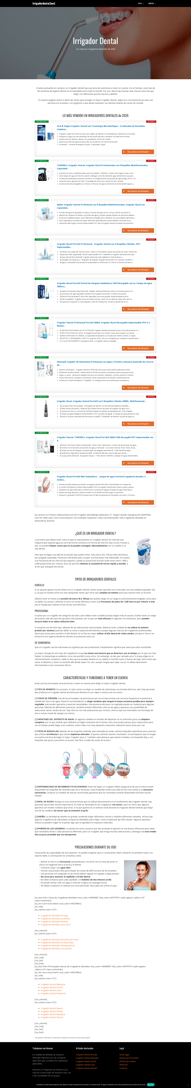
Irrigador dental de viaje (86, 1054)
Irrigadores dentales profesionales (57, 942)
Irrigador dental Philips (52, 1011)
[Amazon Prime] (151, 148)
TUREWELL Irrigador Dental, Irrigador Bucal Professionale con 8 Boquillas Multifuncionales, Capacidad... (102, 167)
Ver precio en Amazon (138, 151)
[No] (188, 1085)
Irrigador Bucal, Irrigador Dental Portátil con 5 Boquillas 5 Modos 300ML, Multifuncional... (101, 401)
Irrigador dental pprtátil (86, 1068)
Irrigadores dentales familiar (54, 921)
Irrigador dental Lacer (51, 990)
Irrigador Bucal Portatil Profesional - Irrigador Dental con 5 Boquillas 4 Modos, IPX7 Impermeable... (98, 246)
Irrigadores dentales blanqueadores (58, 945)
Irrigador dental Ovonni (52, 1017)
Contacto (123, 1068)
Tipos (140, 3)
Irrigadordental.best (43, 3)
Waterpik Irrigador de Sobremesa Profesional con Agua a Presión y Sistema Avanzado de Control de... (105, 363)
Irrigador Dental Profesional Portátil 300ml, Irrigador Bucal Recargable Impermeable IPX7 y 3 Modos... (103, 324)
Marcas (151, 3)
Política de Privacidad (128, 1058)
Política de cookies (127, 1061)
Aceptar (151, 1084)
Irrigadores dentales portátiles (55, 918)
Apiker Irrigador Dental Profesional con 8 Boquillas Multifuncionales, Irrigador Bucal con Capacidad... (101, 206)
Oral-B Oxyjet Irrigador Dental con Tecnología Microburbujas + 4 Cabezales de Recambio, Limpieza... (101, 128)
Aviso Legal (124, 1054)
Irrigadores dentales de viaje (54, 915)
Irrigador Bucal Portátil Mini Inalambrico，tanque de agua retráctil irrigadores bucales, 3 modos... (101, 478)
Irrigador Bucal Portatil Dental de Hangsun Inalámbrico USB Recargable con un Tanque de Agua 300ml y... (104, 285)
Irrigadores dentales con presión (56, 948)
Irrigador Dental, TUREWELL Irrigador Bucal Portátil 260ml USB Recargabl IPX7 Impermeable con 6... (105, 439)
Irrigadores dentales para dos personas (59, 939)
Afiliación (123, 1064)
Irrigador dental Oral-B (51, 987)
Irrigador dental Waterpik (53, 984)
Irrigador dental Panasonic (53, 993)
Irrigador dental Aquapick (53, 1014)
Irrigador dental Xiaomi (52, 1008)
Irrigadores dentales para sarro (56, 924)
